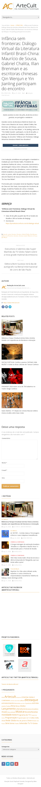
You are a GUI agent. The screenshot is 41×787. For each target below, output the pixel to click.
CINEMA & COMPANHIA (17, 542)
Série (7, 723)
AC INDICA (5, 519)
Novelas (34, 712)
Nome (4, 463)
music (4, 711)
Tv (29, 723)
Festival (8, 706)
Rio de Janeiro (22, 720)
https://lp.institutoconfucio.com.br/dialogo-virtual (22, 223)
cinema (24, 697)
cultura (22, 700)
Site (3, 478)
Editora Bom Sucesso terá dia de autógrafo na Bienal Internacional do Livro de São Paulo (20, 266)
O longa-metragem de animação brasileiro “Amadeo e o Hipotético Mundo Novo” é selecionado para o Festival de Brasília (25, 546)
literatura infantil (23, 236)
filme (13, 706)
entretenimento (8, 703)
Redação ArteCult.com (16, 285)
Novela (27, 712)
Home (12, 25)
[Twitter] (10, 307)
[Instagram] (6, 307)
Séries (12, 723)
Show (29, 720)
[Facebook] (3, 307)
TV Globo (34, 723)
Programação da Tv (23, 718)
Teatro (17, 723)
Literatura (16, 236)
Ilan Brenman (33, 234)
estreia (35, 703)
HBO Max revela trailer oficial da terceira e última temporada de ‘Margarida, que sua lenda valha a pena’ (25, 560)
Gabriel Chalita (26, 234)
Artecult (5, 234)
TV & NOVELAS (15, 569)
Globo (23, 706)
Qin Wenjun (4, 237)
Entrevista (17, 703)
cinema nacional (14, 700)
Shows (34, 721)
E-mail (4, 470)
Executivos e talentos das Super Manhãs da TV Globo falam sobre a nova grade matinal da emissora (20, 251)
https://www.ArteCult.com (11, 303)
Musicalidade (11, 712)
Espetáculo (28, 703)
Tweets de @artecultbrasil (10, 684)
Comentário (6, 438)
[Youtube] (16, 764)
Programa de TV (23, 715)
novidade (7, 714)
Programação (11, 717)
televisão (23, 723)
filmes (18, 706)
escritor (9, 234)
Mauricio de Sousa (32, 236)
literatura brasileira (32, 709)
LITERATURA (19, 25)
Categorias (5, 746)
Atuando (18, 697)
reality (32, 718)
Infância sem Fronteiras (7, 236)
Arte (3, 697)
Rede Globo (11, 720)
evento (4, 706)
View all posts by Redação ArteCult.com (19, 288)
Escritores (19, 234)
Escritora (14, 234)
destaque (31, 700)
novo (14, 714)
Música (20, 711)
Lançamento (8, 708)
